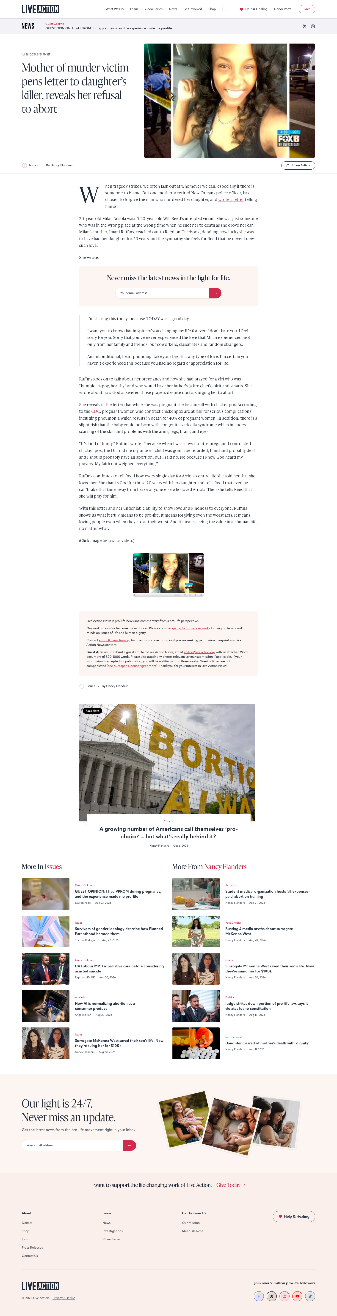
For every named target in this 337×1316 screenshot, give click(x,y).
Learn (134, 9)
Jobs (25, 1239)
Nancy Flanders (225, 866)
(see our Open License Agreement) (132, 666)
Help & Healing (256, 9)
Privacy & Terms (63, 1298)
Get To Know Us (194, 1213)
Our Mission (191, 1223)
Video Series (153, 9)
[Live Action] (40, 9)
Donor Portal (283, 9)
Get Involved (192, 9)
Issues (33, 165)
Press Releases (32, 1248)
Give (307, 9)
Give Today (228, 1184)
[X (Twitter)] (304, 26)
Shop (212, 9)
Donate (27, 1223)
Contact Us (30, 1256)
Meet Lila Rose (192, 1231)
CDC (95, 411)
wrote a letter (231, 199)
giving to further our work (190, 628)
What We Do (115, 9)
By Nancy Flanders (59, 165)
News (173, 9)
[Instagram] (313, 26)
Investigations (112, 1231)
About (26, 1213)
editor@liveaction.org (114, 640)
